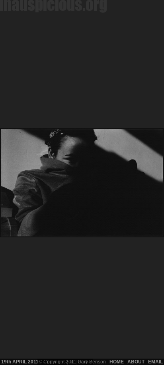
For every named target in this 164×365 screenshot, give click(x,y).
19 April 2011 (20, 362)
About (135, 362)
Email (155, 362)
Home (116, 362)
